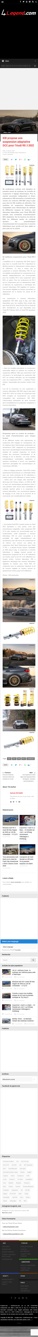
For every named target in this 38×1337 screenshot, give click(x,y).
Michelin (11, 1183)
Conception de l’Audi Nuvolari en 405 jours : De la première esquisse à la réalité (27, 860)
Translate (17, 950)
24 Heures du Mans (8, 1161)
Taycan (26, 1194)
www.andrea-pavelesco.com (13, 1234)
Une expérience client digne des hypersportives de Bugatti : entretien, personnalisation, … (27, 777)
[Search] (33, 960)
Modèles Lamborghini (28, 1265)
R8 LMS (27, 1190)
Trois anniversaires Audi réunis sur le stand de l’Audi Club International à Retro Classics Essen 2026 (10, 861)
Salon (20, 1194)
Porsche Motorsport (28, 1186)
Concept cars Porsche (26, 1255)
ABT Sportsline (28, 1165)
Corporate (6, 1247)
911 (17, 1161)
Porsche (18, 1186)
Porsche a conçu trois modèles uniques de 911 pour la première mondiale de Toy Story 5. (22, 995)
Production (6, 1190)
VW (20, 1201)
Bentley (22, 1172)
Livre (4, 1183)
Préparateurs (22, 152)
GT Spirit (20, 1179)
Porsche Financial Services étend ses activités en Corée (8, 776)
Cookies (19, 1323)
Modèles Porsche (27, 1247)
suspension (31, 759)
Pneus (23, 1283)
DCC (14, 759)
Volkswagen (13, 1201)
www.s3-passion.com (10, 1227)
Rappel (5, 1194)
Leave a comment (8, 154)
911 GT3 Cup (24, 1161)
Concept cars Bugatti (7, 1283)
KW (8, 152)
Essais (23, 1276)
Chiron (12, 1176)
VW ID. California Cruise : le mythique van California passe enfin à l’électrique (23, 972)
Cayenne (5, 1176)
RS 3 (23, 759)
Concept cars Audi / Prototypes (9, 1256)
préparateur (15, 1190)
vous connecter (16, 882)
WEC (25, 1201)
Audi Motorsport (13, 1168)
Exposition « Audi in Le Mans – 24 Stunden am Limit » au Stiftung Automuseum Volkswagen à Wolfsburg (27, 833)
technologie (6, 1197)
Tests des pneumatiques (25, 1290)
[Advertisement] (19, 36)
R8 (21, 1190)
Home (5, 132)
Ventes (28, 1197)
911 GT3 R (6, 1165)
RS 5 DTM (13, 1194)
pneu (4, 1186)
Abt (20, 1165)
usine (21, 1197)
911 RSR (14, 1165)
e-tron (4, 1179)
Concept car (20, 1176)
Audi (9, 132)
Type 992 (14, 1197)
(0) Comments (20, 977)
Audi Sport (22, 1168)
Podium (11, 1186)
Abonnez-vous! (7, 1212)
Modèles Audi (14, 152)
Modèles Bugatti (8, 1279)
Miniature (18, 1183)
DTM (27, 1176)
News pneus (25, 1286)
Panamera (26, 1183)
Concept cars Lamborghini (26, 1269)
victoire (5, 1201)
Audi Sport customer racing (10, 1172)
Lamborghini (29, 1179)
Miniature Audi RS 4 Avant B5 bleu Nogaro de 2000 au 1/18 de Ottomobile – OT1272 (10, 830)
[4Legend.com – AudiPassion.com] (19, 12)
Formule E (12, 1179)
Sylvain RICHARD (16, 793)
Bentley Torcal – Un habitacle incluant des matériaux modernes (23, 1020)
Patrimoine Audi (7, 1259)
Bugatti (29, 1172)
